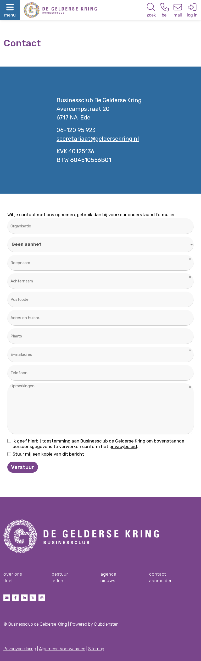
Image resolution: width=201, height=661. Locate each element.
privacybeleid (123, 446)
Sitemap (96, 648)
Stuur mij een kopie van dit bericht (48, 454)
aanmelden (161, 580)
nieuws (107, 580)
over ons (12, 574)
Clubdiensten (106, 624)
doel (8, 580)
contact (157, 574)
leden (57, 580)
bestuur (60, 574)
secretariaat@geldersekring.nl (98, 138)
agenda (108, 574)
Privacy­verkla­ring (19, 648)
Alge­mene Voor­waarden (62, 648)
